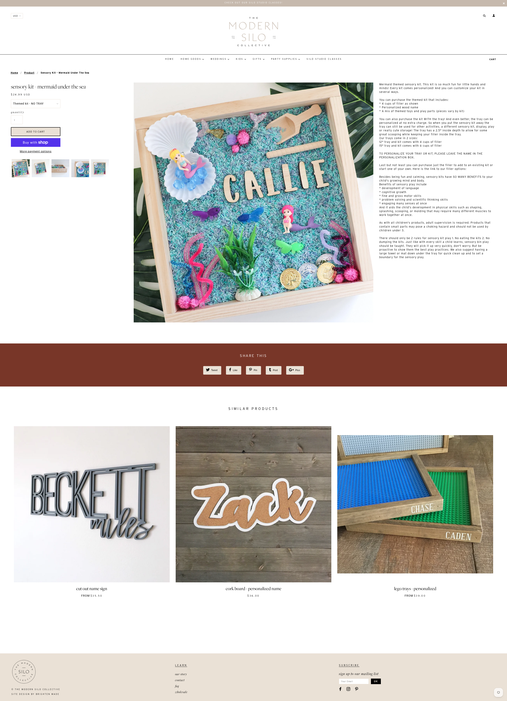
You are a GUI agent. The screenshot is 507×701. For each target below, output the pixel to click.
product (29, 72)
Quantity (17, 112)
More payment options (35, 151)
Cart (492, 59)
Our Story (181, 674)
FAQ (177, 686)
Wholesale (181, 692)
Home (14, 72)
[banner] (254, 31)
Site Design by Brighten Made (35, 694)
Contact (180, 680)
